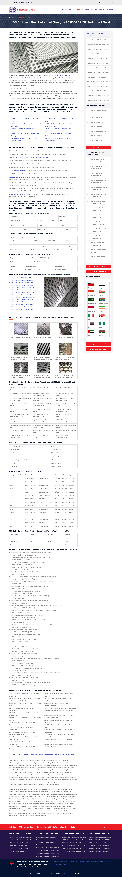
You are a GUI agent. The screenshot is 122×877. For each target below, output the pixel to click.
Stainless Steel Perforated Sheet (98, 112)
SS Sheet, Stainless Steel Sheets (18, 848)
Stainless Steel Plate (96, 122)
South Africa (94, 862)
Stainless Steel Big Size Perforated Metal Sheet (97, 223)
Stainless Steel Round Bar (98, 131)
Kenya (109, 862)
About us (71, 10)
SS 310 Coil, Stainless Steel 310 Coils (99, 848)
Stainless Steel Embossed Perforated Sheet (98, 230)
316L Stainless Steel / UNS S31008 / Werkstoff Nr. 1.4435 (32, 157)
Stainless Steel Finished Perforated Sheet (97, 258)
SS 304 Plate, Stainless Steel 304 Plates (74, 840)
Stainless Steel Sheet (96, 117)
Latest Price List (98, 147)
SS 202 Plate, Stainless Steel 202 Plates (74, 837)
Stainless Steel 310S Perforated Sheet (98, 58)
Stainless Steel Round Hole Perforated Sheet (98, 181)
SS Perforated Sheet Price (98, 266)
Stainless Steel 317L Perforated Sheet (22, 297)
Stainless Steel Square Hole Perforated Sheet (98, 168)
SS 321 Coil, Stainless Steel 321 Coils (99, 846)
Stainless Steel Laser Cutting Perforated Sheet (99, 244)
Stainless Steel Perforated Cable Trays (98, 251)
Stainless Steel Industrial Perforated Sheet (98, 237)
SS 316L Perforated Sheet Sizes (19, 170)
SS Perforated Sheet (98, 271)
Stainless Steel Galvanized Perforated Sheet (98, 202)
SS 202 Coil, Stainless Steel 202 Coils (100, 837)
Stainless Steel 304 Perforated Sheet (22, 280)
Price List (102, 10)
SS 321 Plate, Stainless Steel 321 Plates (73, 846)
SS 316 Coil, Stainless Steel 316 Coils (99, 843)
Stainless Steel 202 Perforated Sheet (22, 278)
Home (64, 10)
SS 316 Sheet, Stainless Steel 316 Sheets (48, 847)
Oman (65, 862)
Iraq (76, 862)
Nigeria (101, 862)
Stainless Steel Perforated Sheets (96, 34)
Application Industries (98, 349)
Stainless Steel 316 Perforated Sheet (22, 290)
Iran (61, 862)
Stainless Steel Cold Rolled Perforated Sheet (98, 216)
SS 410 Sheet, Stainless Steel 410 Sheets (48, 856)
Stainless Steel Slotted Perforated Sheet (97, 161)
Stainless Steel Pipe (96, 136)
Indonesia (57, 862)
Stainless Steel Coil (96, 126)
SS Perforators (46, 874)
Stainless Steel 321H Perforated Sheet (22, 302)
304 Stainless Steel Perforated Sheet (20, 840)
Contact (110, 10)
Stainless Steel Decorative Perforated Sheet (98, 174)
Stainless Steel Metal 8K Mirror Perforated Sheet (99, 188)
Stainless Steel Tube (96, 140)
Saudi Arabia (81, 862)
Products (79, 10)
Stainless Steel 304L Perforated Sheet (22, 283)
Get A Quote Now (106, 827)
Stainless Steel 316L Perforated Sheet (22, 287)
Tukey (65, 864)
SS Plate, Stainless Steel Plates (18, 851)
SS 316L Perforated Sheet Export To (21, 194)
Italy (59, 864)
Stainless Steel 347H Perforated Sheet (22, 307)
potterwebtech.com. (68, 874)
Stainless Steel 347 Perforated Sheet (22, 304)
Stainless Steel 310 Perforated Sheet (22, 285)
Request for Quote (98, 344)
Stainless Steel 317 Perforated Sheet (22, 295)
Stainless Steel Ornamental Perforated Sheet (98, 195)
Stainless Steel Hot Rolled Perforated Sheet (98, 209)
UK (62, 864)
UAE (105, 862)
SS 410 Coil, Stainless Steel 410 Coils (99, 851)
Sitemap (89, 874)
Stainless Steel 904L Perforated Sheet (22, 309)
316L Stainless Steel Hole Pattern (20, 177)
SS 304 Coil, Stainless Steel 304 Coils (100, 840)
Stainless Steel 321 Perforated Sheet (22, 299)
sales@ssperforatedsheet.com (21, 2)
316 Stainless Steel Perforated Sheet (20, 843)
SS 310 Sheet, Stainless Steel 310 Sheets (48, 853)
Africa (87, 862)
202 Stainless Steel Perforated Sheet (20, 837)
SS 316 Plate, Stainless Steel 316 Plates (73, 843)
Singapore (71, 862)
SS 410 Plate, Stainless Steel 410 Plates (73, 851)
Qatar (55, 864)
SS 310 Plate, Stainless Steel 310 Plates (73, 848)
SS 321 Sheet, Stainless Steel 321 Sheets (48, 850)
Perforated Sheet (91, 10)
